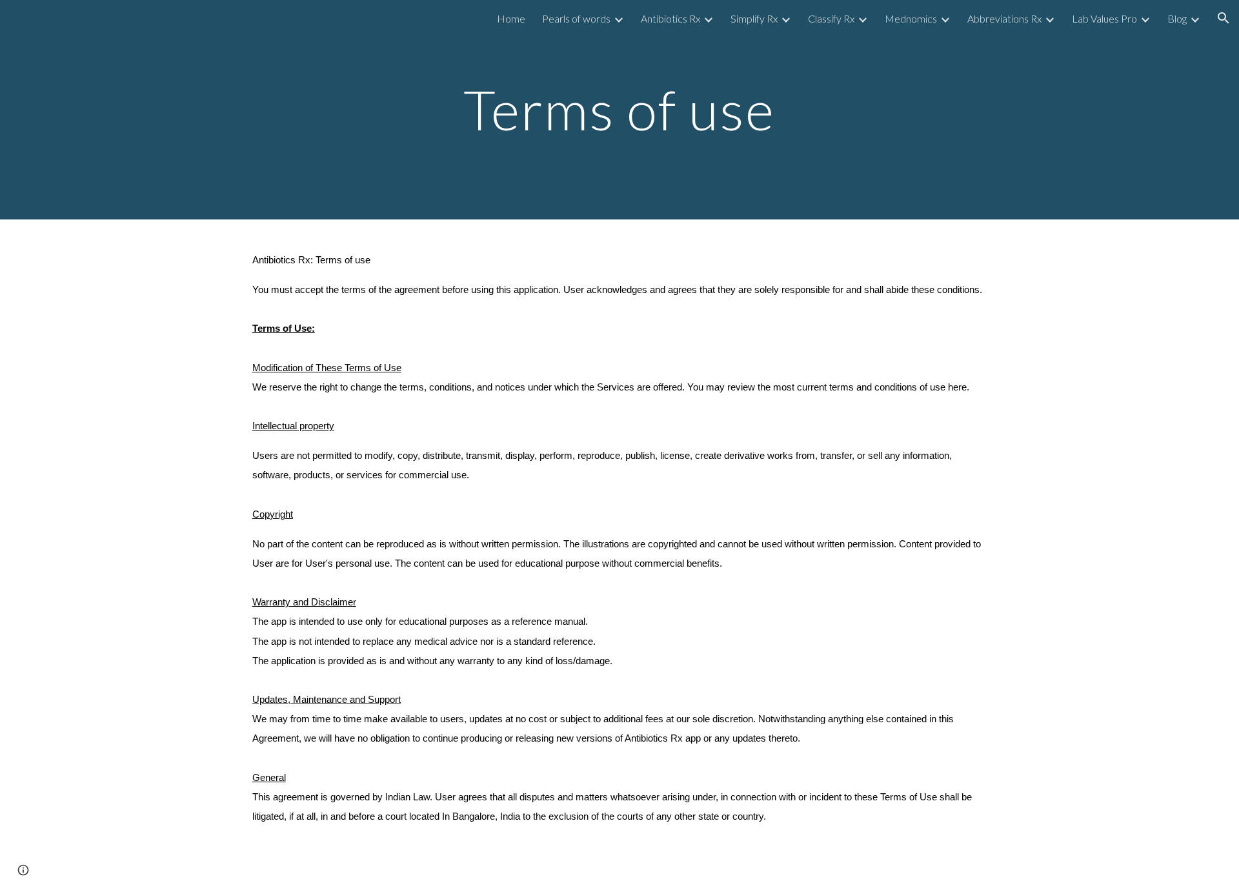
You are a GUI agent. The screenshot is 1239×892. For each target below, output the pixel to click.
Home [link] (511, 18)
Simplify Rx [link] (754, 18)
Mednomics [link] (911, 18)
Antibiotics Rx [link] (670, 18)
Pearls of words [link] (576, 18)
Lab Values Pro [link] (1104, 18)
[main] (619, 109)
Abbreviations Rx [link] (1004, 18)
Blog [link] (1177, 18)
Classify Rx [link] (831, 18)
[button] (1223, 18)
